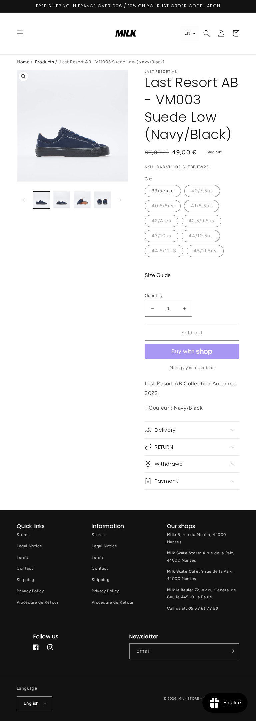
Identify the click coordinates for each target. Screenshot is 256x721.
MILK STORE (189, 698)
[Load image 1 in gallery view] (41, 199)
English (31, 703)
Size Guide (158, 275)
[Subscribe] (231, 651)
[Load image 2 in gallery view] (61, 199)
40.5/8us (163, 206)
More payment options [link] (192, 367)
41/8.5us (201, 206)
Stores (23, 534)
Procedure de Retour (37, 602)
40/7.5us (202, 191)
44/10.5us (201, 236)
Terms (23, 557)
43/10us (161, 236)
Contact (25, 568)
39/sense (163, 191)
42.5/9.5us (201, 221)
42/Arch (161, 221)
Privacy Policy (30, 591)
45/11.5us (205, 251)
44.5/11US (164, 251)
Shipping (25, 579)
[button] (20, 33)
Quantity (154, 295)
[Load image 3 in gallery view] (82, 199)
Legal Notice (29, 546)
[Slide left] (24, 200)
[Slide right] (120, 200)
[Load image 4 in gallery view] (102, 199)
